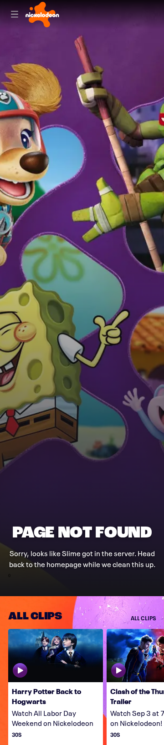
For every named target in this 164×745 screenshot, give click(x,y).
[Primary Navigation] (14, 14)
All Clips (143, 618)
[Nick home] (42, 14)
